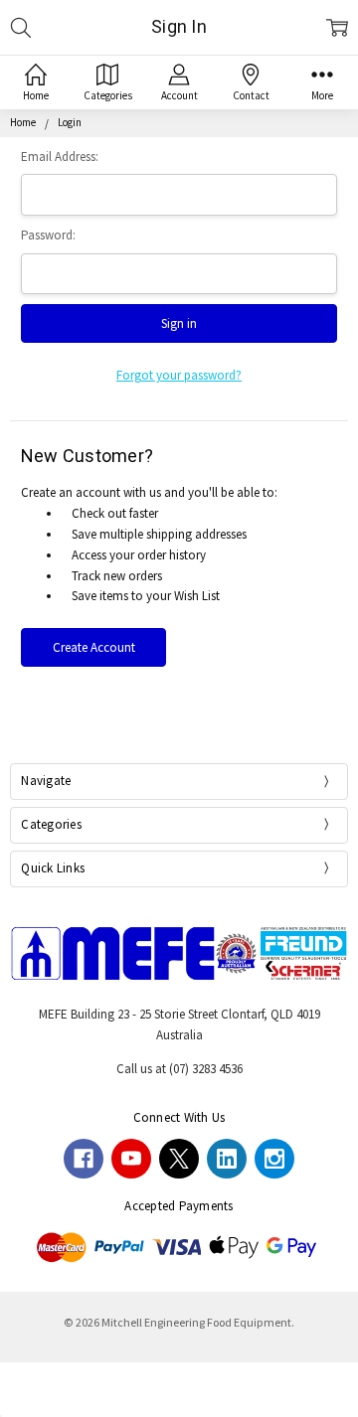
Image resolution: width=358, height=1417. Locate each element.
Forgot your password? (179, 375)
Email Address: (59, 156)
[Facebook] (83, 1159)
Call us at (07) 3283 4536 (179, 1068)
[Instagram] (274, 1159)
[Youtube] (131, 1159)
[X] (179, 1159)
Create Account (94, 647)
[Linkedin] (227, 1159)
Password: (48, 235)
